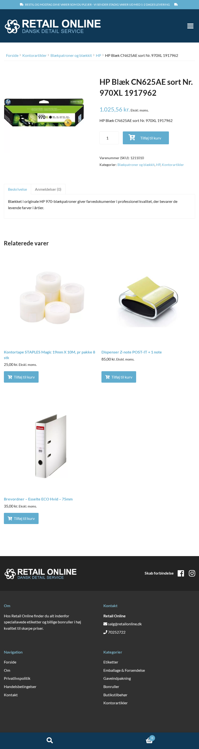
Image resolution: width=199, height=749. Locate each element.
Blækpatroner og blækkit (71, 55)
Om (7, 670)
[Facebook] (181, 573)
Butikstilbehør (115, 694)
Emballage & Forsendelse (124, 670)
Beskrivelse (17, 189)
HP (98, 55)
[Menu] (188, 26)
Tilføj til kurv (150, 138)
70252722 (116, 632)
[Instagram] (192, 573)
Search (50, 740)
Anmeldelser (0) (48, 189)
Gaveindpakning (117, 678)
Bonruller (111, 686)
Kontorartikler (34, 55)
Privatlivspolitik (17, 678)
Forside (12, 55)
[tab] (17, 189)
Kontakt (11, 694)
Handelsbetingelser (20, 686)
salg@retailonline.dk (125, 623)
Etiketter (110, 662)
